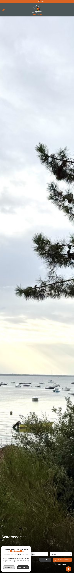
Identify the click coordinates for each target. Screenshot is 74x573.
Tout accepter (23, 567)
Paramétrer (9, 567)
